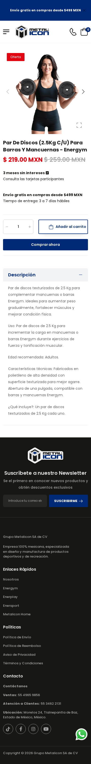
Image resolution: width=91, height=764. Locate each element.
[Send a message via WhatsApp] (81, 734)
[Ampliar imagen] (79, 125)
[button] (83, 92)
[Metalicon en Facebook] (21, 729)
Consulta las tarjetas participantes (33, 178)
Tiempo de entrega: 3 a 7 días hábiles (36, 200)
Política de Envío (17, 637)
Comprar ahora (45, 244)
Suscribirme (65, 500)
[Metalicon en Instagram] (33, 729)
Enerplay (10, 596)
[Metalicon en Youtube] (46, 729)
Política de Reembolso (22, 645)
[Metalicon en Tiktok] (8, 729)
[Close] (84, 10)
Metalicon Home (17, 614)
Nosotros (11, 579)
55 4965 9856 (21, 695)
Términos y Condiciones (23, 663)
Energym (10, 588)
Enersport (11, 605)
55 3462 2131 (32, 703)
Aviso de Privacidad (19, 654)
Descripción (22, 275)
